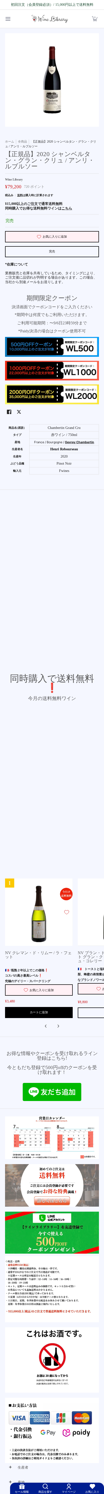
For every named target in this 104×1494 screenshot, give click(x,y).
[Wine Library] (50, 19)
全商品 (22, 141)
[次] (58, 1026)
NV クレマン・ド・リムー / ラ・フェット (38, 955)
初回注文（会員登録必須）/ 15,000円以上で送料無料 (52, 5)
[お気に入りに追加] (67, 912)
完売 (52, 251)
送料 (20, 195)
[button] (94, 19)
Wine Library (14, 179)
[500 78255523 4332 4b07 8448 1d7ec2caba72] (52, 1233)
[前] (45, 1026)
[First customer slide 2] (52, 1185)
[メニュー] (7, 19)
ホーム (9, 141)
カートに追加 (39, 1012)
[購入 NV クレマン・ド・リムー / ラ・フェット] (39, 912)
